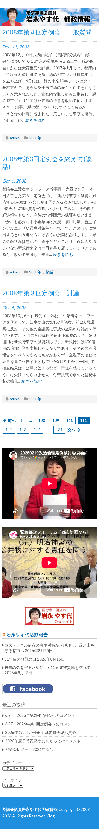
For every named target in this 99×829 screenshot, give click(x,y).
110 (69, 420)
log (52, 816)
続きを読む (35, 120)
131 (59, 429)
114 (37, 429)
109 (55, 420)
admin (15, 138)
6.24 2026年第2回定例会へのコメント (40, 715)
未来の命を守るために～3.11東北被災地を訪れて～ (49, 667)
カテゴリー (12, 763)
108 (41, 420)
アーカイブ (12, 780)
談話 (49, 272)
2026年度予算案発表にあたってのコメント (43, 741)
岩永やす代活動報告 (27, 634)
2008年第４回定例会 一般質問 (47, 32)
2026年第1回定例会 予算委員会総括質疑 (40, 732)
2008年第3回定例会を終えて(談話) (47, 162)
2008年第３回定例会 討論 (40, 293)
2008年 (35, 138)
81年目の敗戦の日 (20, 659)
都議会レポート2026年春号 (29, 749)
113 (23, 429)
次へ (71, 429)
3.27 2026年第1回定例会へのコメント (40, 724)
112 (9, 429)
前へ (12, 420)
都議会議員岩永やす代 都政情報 (30, 809)
